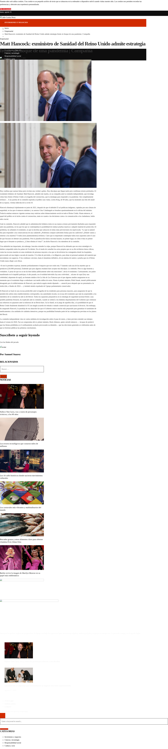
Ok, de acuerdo (5, 9)
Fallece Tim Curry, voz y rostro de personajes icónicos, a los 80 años (32, 661)
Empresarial (4, 39)
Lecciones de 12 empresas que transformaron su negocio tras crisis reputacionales (38, 686)
